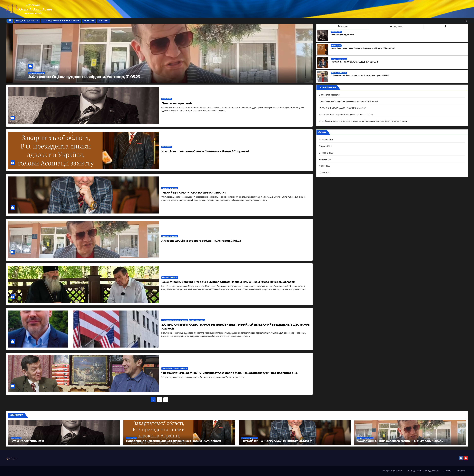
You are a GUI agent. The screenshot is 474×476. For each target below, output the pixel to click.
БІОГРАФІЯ (89, 21)
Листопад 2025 (326, 140)
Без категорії (336, 32)
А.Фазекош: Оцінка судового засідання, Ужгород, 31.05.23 (201, 240)
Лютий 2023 (324, 166)
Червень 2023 (325, 159)
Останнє (344, 26)
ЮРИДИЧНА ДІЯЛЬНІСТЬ (27, 21)
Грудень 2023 (325, 146)
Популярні (397, 26)
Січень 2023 (324, 172)
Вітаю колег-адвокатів (176, 103)
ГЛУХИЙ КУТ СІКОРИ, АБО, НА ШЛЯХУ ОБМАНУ (193, 192)
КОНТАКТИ (103, 21)
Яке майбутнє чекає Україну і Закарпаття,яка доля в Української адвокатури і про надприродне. (229, 373)
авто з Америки (7, 471)
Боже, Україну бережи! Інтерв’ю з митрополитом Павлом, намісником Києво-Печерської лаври (115, 76)
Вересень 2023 (326, 153)
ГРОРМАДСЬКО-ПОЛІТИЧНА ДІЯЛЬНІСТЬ (61, 21)
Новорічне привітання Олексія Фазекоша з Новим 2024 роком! (205, 151)
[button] (466, 21)
